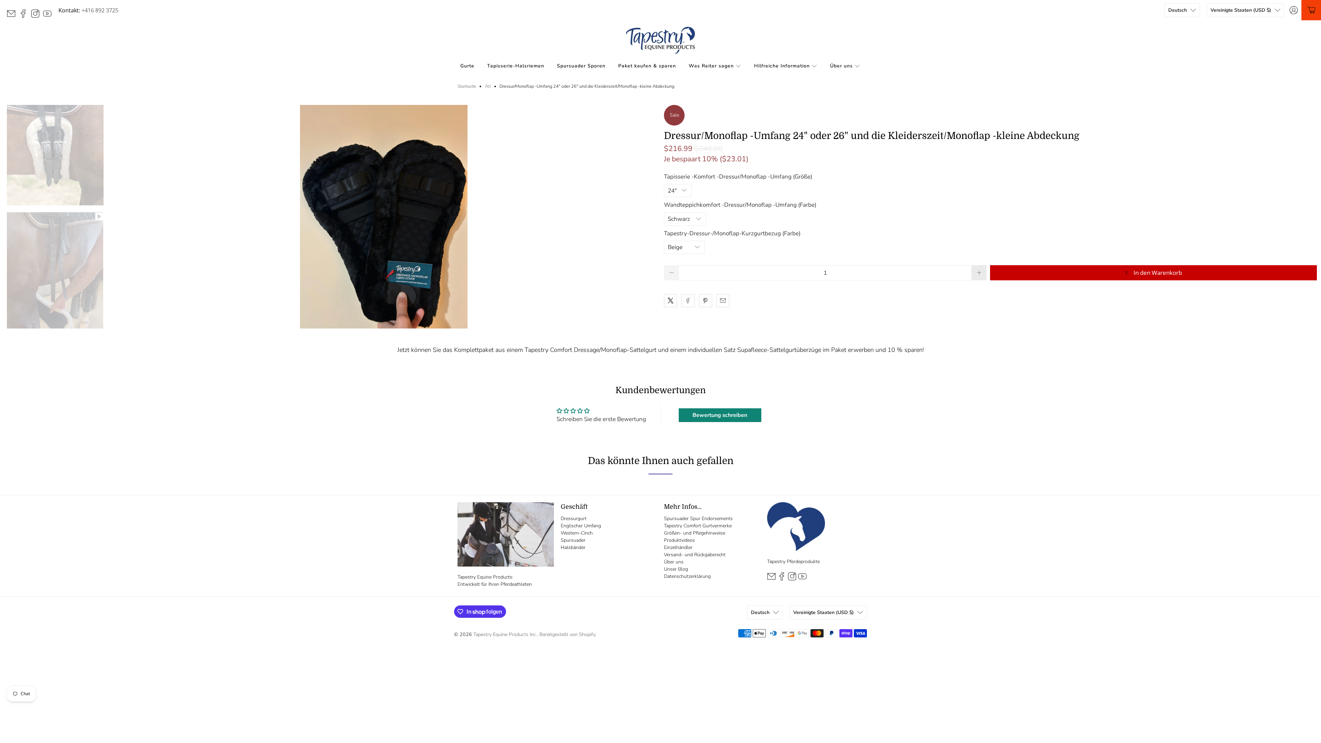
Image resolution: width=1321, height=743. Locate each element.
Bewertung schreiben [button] (719, 415)
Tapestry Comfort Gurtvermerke (698, 526)
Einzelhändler (678, 547)
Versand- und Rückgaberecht (695, 554)
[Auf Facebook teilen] (688, 300)
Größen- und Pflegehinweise (694, 533)
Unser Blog (676, 569)
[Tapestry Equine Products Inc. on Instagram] (37, 16)
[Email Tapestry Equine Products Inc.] (13, 16)
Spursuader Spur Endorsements (698, 518)
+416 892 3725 (100, 10)
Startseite (467, 86)
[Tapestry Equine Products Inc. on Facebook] (25, 16)
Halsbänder (573, 547)
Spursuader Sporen (581, 66)
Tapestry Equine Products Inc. (505, 634)
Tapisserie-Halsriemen (515, 66)
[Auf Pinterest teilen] (705, 300)
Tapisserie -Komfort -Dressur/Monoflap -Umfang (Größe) (738, 177)
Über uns (841, 66)
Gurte (467, 66)
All (488, 86)
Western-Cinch (577, 533)
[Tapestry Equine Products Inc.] (660, 40)
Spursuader (573, 540)
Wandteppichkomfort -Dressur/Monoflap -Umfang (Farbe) (740, 205)
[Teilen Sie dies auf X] (670, 300)
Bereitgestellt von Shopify (567, 634)
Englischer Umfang (581, 526)
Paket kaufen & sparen (647, 66)
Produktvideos (679, 540)
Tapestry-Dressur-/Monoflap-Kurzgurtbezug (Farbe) (732, 233)
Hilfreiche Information (782, 66)
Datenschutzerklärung (687, 576)
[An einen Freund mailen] (722, 300)
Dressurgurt (574, 518)
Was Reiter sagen (711, 66)
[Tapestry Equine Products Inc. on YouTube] (49, 16)
